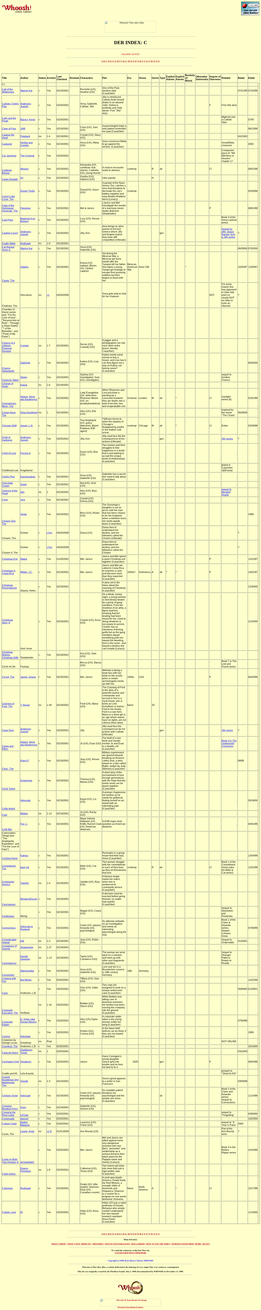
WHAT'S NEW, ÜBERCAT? (79, 1244)
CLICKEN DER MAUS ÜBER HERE (130, 1253)
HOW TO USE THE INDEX (158, 1244)
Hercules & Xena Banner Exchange (130, 1307)
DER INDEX (98, 1244)
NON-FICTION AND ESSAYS (117, 1244)
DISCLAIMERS (138, 1244)
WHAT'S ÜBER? (58, 1244)
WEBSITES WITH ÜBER (182, 1244)
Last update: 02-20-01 (130, 54)
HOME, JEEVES (202, 1244)
